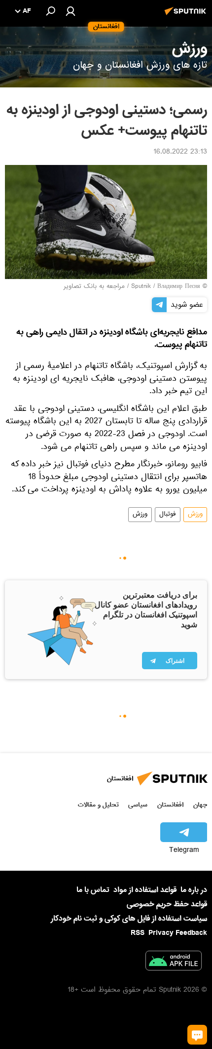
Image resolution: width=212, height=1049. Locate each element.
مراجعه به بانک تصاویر (94, 287)
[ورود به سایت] (70, 11)
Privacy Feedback (177, 933)
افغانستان (170, 804)
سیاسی (137, 804)
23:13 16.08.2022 (180, 153)
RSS (137, 933)
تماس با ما (92, 890)
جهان (200, 804)
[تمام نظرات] (197, 1035)
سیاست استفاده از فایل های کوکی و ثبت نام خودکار (129, 919)
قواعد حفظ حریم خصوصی (167, 904)
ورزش (195, 515)
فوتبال (167, 515)
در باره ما (193, 890)
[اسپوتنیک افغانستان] (187, 16)
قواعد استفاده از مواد (145, 890)
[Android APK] (173, 962)
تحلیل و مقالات (98, 804)
